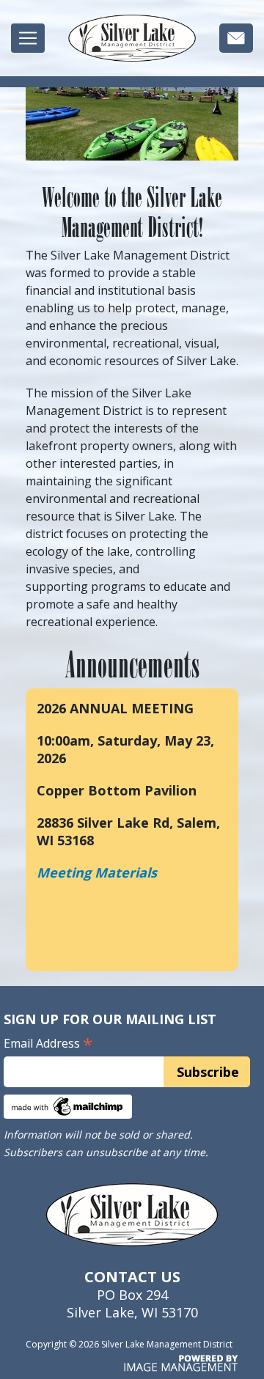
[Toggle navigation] (28, 38)
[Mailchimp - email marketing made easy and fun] (68, 1105)
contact (236, 41)
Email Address (48, 1043)
